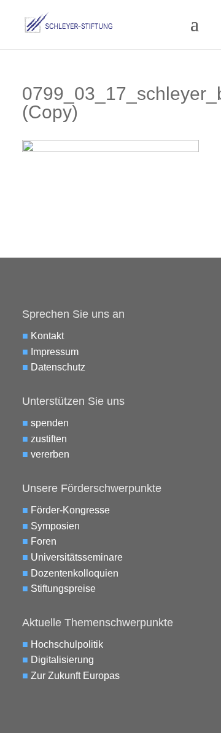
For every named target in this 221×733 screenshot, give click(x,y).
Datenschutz (58, 367)
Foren (43, 541)
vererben (50, 454)
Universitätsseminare (77, 557)
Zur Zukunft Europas (75, 675)
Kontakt (47, 336)
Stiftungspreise (63, 588)
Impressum (55, 352)
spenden (50, 423)
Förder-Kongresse (70, 510)
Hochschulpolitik (67, 644)
